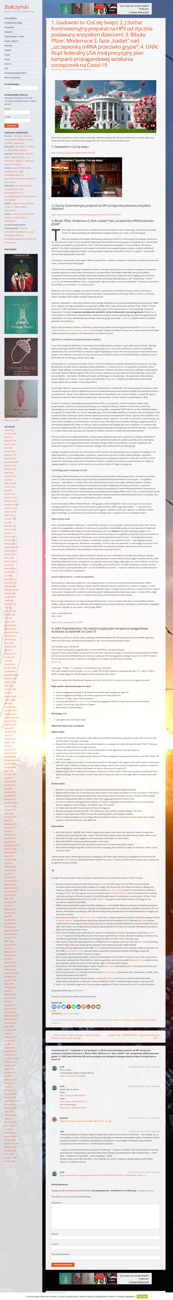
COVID (66, 859)
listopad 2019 (10, 714)
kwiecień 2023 (10, 568)
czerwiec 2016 (10, 859)
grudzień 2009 (10, 1136)
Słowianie (8, 32)
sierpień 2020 (10, 682)
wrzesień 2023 (10, 551)
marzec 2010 (9, 1126)
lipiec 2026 (9, 430)
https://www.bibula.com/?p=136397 (67, 622)
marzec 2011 (9, 1083)
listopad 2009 (10, 1140)
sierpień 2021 (10, 639)
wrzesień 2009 (10, 1147)
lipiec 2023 (9, 558)
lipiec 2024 (9, 515)
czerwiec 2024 (10, 519)
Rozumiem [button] (142, 1296)
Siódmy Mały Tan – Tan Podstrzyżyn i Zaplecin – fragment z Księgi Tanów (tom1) (19, 161)
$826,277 (101, 899)
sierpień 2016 (10, 852)
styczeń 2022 (9, 622)
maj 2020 (8, 693)
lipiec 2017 (9, 813)
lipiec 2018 (9, 771)
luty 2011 (8, 1087)
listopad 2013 (10, 969)
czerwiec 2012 (10, 1030)
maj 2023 (8, 565)
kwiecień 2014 (10, 952)
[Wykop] (59, 1007)
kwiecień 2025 (10, 483)
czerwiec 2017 (10, 817)
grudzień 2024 (10, 497)
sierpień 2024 (10, 511)
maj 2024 (8, 522)
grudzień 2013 (10, 966)
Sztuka (7, 54)
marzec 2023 (9, 572)
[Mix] (83, 1007)
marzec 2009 (9, 1161)
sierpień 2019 (10, 724)
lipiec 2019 (9, 728)
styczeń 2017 (9, 834)
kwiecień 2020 (10, 696)
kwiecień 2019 (10, 739)
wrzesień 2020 (10, 678)
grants (105, 905)
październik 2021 (11, 632)
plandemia (137, 1020)
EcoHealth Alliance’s (118, 893)
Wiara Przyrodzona (12, 77)
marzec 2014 (9, 955)
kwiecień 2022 (10, 611)
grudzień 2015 (10, 881)
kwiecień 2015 (10, 909)
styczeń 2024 (9, 536)
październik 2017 (11, 803)
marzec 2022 (9, 614)
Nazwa (55, 1234)
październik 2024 (11, 504)
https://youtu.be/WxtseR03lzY (73, 1095)
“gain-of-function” (114, 890)
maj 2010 (8, 1118)
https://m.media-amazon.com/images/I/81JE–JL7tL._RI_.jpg (85, 1121)
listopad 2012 (10, 1012)
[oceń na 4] (58, 1013)
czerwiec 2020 (10, 689)
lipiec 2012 (9, 1026)
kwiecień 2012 (10, 1037)
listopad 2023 (10, 543)
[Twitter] (64, 1007)
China (140, 941)
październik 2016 (11, 845)
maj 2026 (8, 437)
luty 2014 (8, 959)
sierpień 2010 (10, 1108)
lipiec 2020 (9, 685)
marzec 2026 (9, 444)
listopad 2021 (10, 629)
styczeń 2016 (9, 877)
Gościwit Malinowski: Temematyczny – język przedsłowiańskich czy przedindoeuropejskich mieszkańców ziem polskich (20, 175)
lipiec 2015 (9, 898)
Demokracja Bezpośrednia (15, 73)
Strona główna (10, 18)
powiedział (127, 318)
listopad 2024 (10, 501)
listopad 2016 (10, 842)
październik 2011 (11, 1058)
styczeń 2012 (9, 1047)
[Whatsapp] (73, 1007)
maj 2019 (8, 735)
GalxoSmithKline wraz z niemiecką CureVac (70, 330)
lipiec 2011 (9, 1069)
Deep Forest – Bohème (24, 146)
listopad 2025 (10, 458)
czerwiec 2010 (10, 1115)
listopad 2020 (10, 671)
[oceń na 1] (52, 1013)
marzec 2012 (9, 1040)
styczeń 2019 (9, 749)
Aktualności (9, 27)
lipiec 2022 (9, 600)
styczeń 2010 (9, 1133)
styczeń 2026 (9, 451)
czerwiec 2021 (10, 646)
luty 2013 (8, 1001)
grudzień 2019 (10, 710)
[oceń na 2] (54, 1013)
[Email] (98, 1007)
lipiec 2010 (9, 1111)
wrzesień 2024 (10, 508)
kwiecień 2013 (10, 994)
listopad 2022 (10, 586)
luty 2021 (8, 661)
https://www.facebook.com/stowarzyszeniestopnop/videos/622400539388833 (86, 214)
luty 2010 (8, 1129)
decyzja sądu (110, 379)
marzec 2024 (9, 529)
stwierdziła (56, 281)
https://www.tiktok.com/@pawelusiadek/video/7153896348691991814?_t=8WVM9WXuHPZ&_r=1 (103, 1175)
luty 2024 (8, 533)
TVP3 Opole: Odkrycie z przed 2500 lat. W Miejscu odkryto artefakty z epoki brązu (18, 139)
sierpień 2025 (10, 469)
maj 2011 (8, 1076)
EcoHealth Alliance (64, 920)
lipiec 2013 (9, 984)
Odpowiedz (155, 1067)
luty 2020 (8, 703)
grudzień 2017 (10, 795)
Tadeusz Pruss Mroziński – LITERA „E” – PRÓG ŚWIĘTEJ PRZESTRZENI (19, 207)
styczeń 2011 (9, 1090)
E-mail (54, 1244)
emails (77, 972)
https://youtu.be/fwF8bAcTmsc (73, 1101)
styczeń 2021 (9, 664)
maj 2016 (8, 863)
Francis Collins (110, 972)
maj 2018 (8, 778)
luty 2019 (8, 746)
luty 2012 (8, 1044)
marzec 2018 (9, 785)
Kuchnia (7, 64)
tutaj (90, 567)
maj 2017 (8, 820)
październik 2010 (11, 1101)
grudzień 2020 (10, 668)
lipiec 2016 (9, 856)
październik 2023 (11, 547)
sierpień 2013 (10, 980)
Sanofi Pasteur (144, 327)
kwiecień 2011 (10, 1079)
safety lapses (109, 966)
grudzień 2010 (10, 1094)
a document (88, 671)
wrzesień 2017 (10, 806)
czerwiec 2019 (10, 732)
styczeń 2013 (9, 1005)
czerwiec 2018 (10, 774)
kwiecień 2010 (10, 1122)
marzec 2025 (9, 487)
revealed (104, 884)
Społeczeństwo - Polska (84, 1020)
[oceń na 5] (61, 1013)
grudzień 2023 (10, 540)
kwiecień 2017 (10, 824)
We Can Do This (83, 701)
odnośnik (150, 1020)
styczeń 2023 (9, 579)
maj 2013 (8, 991)
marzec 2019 (9, 742)
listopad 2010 (10, 1097)
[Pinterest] (68, 1007)
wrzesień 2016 (10, 849)
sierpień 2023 (10, 554)
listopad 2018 (10, 756)
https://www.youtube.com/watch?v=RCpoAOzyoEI (73, 152)
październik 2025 (11, 462)
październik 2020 (11, 675)
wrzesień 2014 (10, 934)
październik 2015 (11, 888)
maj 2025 (8, 480)
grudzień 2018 (10, 753)
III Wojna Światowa (114, 1020)
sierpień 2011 (10, 1065)
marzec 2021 (9, 657)
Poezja (7, 59)
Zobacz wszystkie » (12, 420)
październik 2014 (11, 930)
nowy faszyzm (127, 1020)
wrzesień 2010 (10, 1104)
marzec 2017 (9, 827)
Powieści (8, 50)
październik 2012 (11, 1016)
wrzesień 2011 (10, 1062)
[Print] (93, 1007)
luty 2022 (8, 618)
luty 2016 (8, 874)
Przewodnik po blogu (13, 23)
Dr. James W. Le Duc (74, 951)
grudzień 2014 (10, 923)
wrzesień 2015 (10, 891)
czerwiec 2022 (10, 604)
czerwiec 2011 (10, 1072)
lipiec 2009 (9, 1154)
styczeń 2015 (9, 920)
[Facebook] (54, 1007)
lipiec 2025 (9, 472)
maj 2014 (8, 948)
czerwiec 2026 (10, 433)
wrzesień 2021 (10, 636)
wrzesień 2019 (10, 721)
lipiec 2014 (9, 941)
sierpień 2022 (10, 597)
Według (77, 242)
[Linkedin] (78, 1007)
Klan (6, 68)
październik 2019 (11, 717)
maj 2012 (8, 1033)
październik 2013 (11, 973)
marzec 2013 (9, 998)
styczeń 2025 (9, 494)
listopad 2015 (10, 884)
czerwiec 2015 (10, 902)
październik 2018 (11, 760)
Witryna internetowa (60, 1254)
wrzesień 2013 (10, 976)
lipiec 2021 (9, 643)
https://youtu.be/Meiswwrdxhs (73, 1107)
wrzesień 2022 (10, 593)
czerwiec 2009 (10, 1157)
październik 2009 (11, 1143)
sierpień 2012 (10, 1023)
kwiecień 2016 (10, 866)
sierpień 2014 (10, 937)
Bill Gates (143, 920)
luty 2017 (8, 831)
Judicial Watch (78, 990)
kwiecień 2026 (10, 441)
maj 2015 (8, 905)
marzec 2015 (9, 913)
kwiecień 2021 (10, 653)
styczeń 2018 (9, 792)
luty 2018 (8, 788)
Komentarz (56, 1202)
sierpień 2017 (10, 810)
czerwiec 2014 (10, 945)
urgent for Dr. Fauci (87, 917)
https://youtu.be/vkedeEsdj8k (73, 1076)
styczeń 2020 (9, 707)
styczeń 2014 (9, 962)
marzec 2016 (9, 870)
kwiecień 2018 (10, 781)
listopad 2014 (10, 927)
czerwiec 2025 (10, 476)
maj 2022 (8, 607)
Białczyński (16, 6)
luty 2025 (8, 490)
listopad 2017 (10, 799)
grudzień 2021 (10, 625)
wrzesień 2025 (10, 465)
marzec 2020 (9, 700)
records (97, 948)
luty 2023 (8, 575)
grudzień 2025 (10, 455)
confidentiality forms (104, 978)
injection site (137, 960)
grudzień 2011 (10, 1051)
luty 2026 (8, 448)
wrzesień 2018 (10, 764)
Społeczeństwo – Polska (14, 36)
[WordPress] (88, 1007)
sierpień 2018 (10, 767)
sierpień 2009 (10, 1150)
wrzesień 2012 (10, 1019)
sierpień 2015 (10, 895)
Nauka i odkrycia (11, 41)
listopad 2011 (10, 1055)
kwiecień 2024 (10, 526)
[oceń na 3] (56, 1013)
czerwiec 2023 (10, 561)
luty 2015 (8, 916)
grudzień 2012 (10, 1008)
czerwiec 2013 (10, 987)
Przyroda (8, 45)
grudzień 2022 (10, 582)
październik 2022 (11, 590)
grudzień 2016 (10, 838)
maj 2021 (8, 650)
